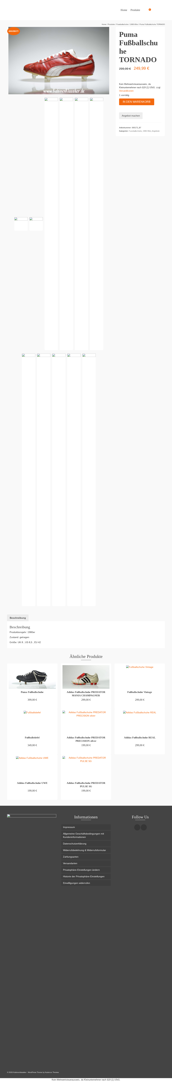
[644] (36, 224)
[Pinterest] (144, 827)
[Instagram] (137, 827)
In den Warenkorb (136, 101)
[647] (81, 224)
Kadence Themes (52, 1072)
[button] (86, 870)
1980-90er (147, 131)
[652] (74, 480)
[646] (66, 224)
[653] (89, 480)
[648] (21, 224)
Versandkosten (126, 91)
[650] (51, 224)
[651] (59, 480)
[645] (43, 480)
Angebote (156, 131)
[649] (28, 480)
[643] (96, 224)
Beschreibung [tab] (18, 617)
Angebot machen (131, 115)
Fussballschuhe (135, 131)
